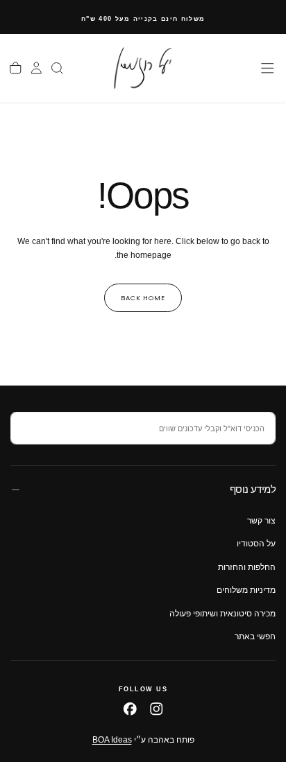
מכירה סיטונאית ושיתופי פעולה (222, 613)
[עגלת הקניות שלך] (16, 68)
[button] (268, 68)
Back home (143, 297)
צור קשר (261, 521)
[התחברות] (36, 68)
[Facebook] (130, 709)
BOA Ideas (112, 740)
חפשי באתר (255, 636)
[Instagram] (157, 709)
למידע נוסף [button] (253, 489)
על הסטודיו (256, 543)
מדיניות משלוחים (246, 590)
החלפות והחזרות (247, 567)
